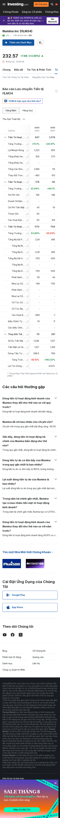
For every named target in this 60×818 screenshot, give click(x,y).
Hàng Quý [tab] (28, 110)
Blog (4, 650)
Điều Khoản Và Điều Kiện (13, 778)
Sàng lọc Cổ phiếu (32, 12)
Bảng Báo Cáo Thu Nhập (43, 77)
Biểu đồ (18, 69)
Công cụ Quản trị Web (13, 669)
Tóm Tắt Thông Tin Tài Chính (15, 77)
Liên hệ (36, 663)
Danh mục (7, 663)
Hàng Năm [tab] (11, 110)
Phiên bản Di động (11, 657)
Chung (6, 69)
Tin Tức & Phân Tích (39, 69)
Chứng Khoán (11, 12)
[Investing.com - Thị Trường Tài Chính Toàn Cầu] (18, 4)
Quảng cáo (38, 657)
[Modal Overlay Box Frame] (29, 799)
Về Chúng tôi (39, 650)
